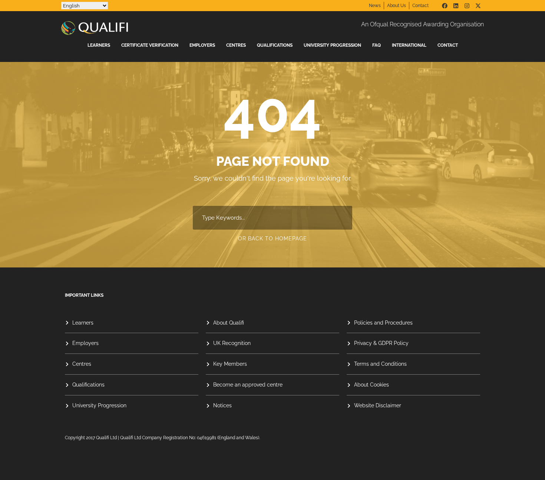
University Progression (332, 45)
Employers (202, 45)
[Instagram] (466, 5)
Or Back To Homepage (272, 238)
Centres (236, 45)
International (409, 45)
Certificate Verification (149, 45)
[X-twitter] (477, 5)
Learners (98, 45)
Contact (447, 45)
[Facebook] (444, 5)
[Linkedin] (455, 5)
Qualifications (275, 45)
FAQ (376, 45)
